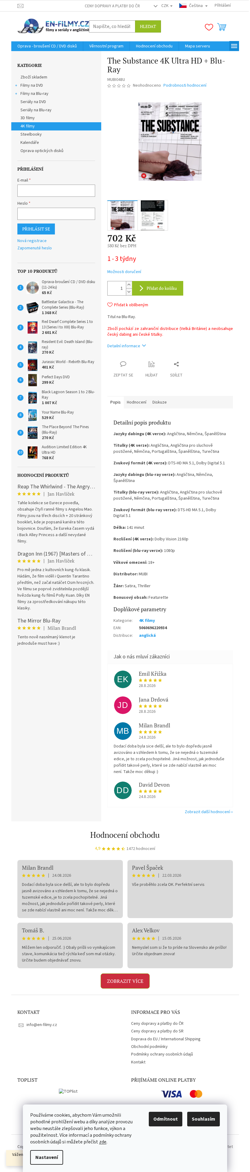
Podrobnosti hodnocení (184, 85)
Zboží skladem (33, 77)
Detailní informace (123, 346)
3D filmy (27, 118)
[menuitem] (47, 46)
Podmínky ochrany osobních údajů (162, 1054)
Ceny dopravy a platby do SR (157, 1031)
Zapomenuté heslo (34, 248)
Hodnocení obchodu (125, 835)
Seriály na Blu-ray (36, 110)
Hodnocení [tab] (136, 402)
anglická (147, 636)
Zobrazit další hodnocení (207, 812)
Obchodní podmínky (149, 1047)
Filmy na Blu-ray (34, 94)
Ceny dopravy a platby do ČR (112, 6)
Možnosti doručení (124, 272)
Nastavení (46, 1157)
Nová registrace (32, 241)
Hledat (148, 26)
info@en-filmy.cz (42, 1025)
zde (102, 1142)
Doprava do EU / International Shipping (166, 1039)
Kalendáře (29, 143)
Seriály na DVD (33, 102)
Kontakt (138, 1062)
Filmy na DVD (31, 85)
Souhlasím (203, 1119)
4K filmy (27, 126)
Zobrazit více (125, 981)
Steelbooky (31, 134)
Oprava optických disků (41, 151)
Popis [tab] (115, 402)
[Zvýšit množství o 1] (129, 284)
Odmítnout (165, 1119)
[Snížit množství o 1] (129, 291)
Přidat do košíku (162, 288)
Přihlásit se (36, 229)
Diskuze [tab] (159, 402)
